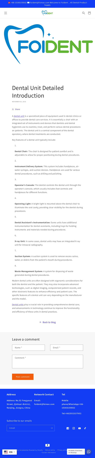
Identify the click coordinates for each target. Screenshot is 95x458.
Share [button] (17, 109)
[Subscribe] (52, 428)
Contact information (49, 452)
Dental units (18, 304)
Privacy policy (62, 450)
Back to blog (49, 322)
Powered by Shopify (36, 450)
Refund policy (50, 450)
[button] (6, 13)
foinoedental (23, 450)
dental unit (19, 116)
